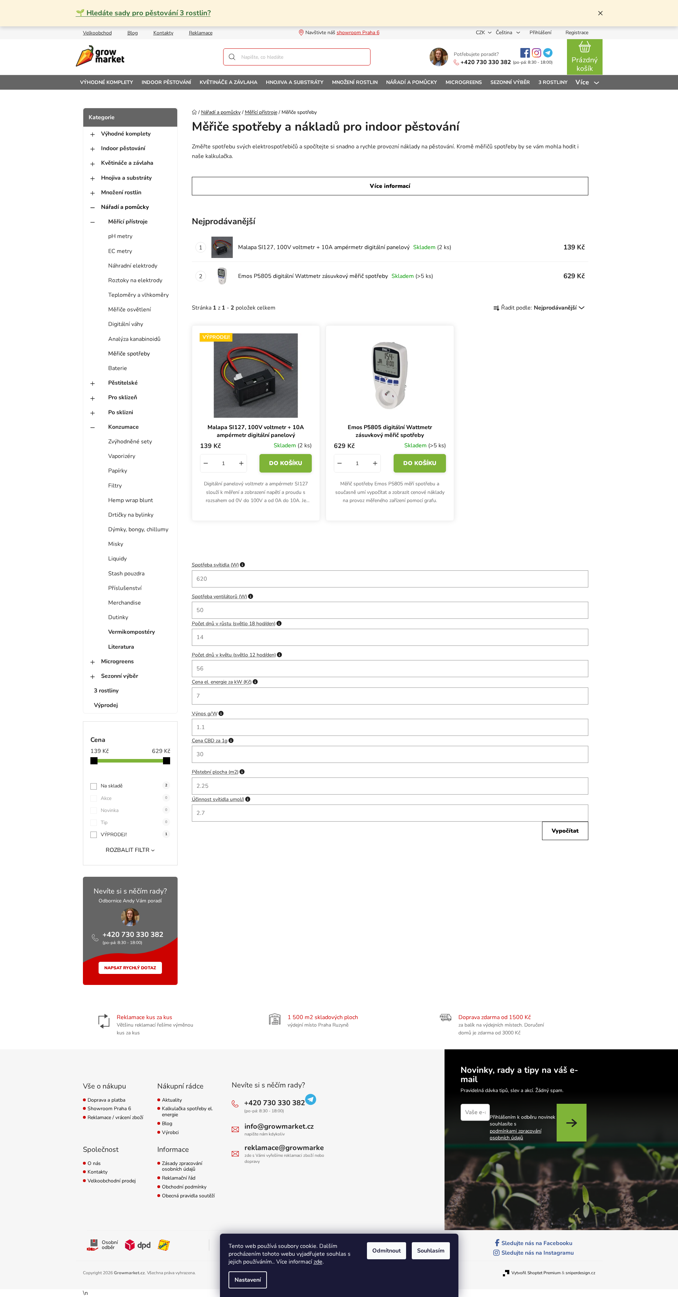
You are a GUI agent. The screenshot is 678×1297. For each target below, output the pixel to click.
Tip (134, 822)
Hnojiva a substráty (126, 178)
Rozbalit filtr (127, 850)
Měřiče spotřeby (129, 354)
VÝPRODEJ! (134, 834)
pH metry (120, 236)
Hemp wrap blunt (130, 500)
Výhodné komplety (126, 134)
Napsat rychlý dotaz (130, 968)
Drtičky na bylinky (130, 515)
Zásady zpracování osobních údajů (182, 1167)
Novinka (134, 810)
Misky (115, 544)
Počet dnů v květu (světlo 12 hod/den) (237, 655)
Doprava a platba (106, 1100)
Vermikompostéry (131, 632)
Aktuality (172, 1100)
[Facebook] (525, 53)
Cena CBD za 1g (212, 740)
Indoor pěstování (123, 148)
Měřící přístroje (128, 222)
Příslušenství (125, 588)
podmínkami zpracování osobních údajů (515, 1134)
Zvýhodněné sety (130, 441)
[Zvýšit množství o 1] (241, 463)
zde (318, 1262)
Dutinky (118, 617)
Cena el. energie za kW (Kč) (225, 682)
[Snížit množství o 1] (205, 463)
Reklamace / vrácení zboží (115, 1118)
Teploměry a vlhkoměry (138, 295)
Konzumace (123, 427)
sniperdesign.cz (580, 1273)
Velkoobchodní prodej (112, 1181)
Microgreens (117, 661)
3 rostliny (106, 691)
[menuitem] (106, 82)
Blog (132, 33)
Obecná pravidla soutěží (188, 1196)
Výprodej (106, 705)
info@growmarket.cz (279, 1126)
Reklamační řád (178, 1178)
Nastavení (248, 1280)
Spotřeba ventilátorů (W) (222, 596)
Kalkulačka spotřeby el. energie (187, 1112)
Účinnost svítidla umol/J (221, 799)
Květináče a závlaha (127, 163)
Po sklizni (120, 412)
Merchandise (124, 603)
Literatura (121, 647)
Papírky (117, 471)
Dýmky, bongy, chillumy (138, 529)
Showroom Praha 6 (109, 1109)
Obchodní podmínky (184, 1187)
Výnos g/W (208, 713)
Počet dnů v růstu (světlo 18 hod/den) (237, 623)
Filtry (115, 486)
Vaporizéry (121, 456)
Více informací (390, 186)
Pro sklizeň (122, 397)
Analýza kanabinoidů (134, 339)
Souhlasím (431, 1251)
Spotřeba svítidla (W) (218, 564)
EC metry (120, 251)
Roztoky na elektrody (135, 280)
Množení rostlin (121, 192)
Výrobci (170, 1133)
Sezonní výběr (119, 676)
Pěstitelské (123, 383)
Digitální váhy (125, 324)
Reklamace (200, 33)
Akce (134, 798)
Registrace (577, 32)
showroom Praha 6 (358, 32)
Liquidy (117, 559)
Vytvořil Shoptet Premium (536, 1273)
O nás (94, 1164)
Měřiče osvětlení (129, 309)
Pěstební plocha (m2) (218, 772)
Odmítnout (386, 1251)
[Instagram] (536, 53)
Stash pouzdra (126, 574)
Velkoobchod (97, 33)
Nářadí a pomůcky (125, 207)
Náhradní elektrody (132, 266)
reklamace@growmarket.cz (290, 1148)
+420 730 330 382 (486, 62)
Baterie (117, 368)
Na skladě (134, 785)
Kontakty (163, 33)
